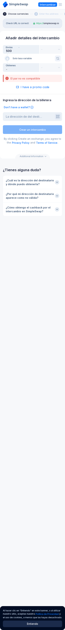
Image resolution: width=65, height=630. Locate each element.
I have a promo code (35, 87)
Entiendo (32, 623)
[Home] (15, 4)
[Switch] (58, 58)
